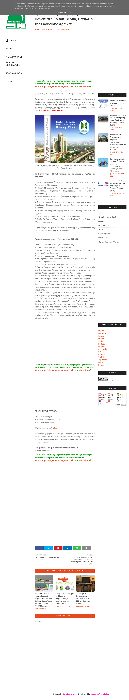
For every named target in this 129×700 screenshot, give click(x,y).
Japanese (102, 359)
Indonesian (103, 349)
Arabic (101, 341)
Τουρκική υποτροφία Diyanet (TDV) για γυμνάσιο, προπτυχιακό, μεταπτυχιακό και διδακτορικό (117, 165)
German (102, 333)
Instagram (62, 86)
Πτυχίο (101, 229)
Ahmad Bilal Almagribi (44, 30)
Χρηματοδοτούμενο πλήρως (109, 242)
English (101, 330)
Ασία (100, 213)
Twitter (73, 86)
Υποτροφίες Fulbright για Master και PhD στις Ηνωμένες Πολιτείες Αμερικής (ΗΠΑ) (118, 186)
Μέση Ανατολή (104, 225)
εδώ (55, 428)
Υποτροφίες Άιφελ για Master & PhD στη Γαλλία (118, 103)
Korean (101, 365)
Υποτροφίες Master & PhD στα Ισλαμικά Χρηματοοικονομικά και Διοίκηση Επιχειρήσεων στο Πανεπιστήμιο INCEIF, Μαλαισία (43, 599)
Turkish (101, 357)
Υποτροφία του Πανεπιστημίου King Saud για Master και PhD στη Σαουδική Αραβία (84, 598)
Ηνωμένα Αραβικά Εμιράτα (108, 217)
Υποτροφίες (103, 238)
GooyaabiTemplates (99, 694)
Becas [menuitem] (9, 48)
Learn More (60, 12)
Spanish (101, 336)
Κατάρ (101, 221)
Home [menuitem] (13, 40)
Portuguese (103, 344)
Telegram (51, 86)
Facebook (85, 86)
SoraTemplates (69, 694)
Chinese (102, 354)
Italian (101, 352)
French (101, 338)
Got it (72, 12)
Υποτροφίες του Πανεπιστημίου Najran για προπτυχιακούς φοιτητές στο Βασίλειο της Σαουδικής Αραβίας (118, 142)
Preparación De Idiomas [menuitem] (14, 57)
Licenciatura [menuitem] (13, 65)
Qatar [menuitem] (9, 81)
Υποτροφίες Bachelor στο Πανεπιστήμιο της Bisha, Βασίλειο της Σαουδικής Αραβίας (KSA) (118, 120)
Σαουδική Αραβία (105, 234)
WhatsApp (40, 86)
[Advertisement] (65, 59)
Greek (101, 362)
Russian (101, 346)
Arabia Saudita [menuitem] (14, 73)
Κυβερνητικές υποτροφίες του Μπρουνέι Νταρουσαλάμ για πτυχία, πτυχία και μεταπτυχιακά (65, 598)
